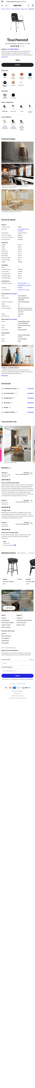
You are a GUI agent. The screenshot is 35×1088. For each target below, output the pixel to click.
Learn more (9, 608)
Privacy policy (29, 679)
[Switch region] (3, 1)
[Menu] (2, 5)
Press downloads (6, 636)
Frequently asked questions (24, 620)
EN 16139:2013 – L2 (23, 283)
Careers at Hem (5, 625)
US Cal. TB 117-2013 (23, 290)
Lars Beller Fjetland (13, 49)
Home (2, 9)
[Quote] (33, 5)
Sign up (18, 1)
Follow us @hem (5, 627)
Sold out (17, 65)
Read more (4, 57)
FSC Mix (20, 287)
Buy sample (13, 293)
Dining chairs (24, 9)
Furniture (7, 9)
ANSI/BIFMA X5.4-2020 (24, 285)
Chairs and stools (15, 9)
